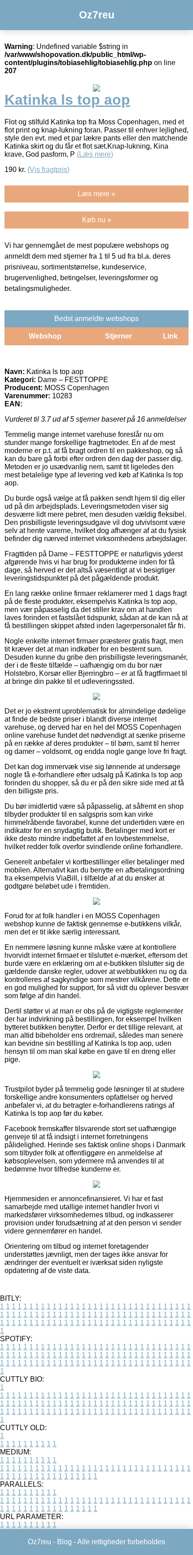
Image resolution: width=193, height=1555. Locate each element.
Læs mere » (96, 194)
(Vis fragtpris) (48, 169)
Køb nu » (96, 220)
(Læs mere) (95, 154)
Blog (64, 1542)
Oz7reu (96, 15)
